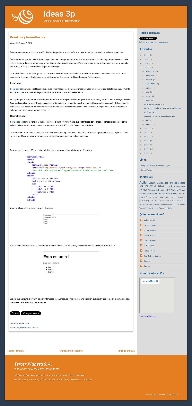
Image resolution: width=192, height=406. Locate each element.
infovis (174, 194)
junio (148, 96)
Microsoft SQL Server (149, 197)
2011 (146, 132)
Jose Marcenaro (150, 240)
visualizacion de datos (164, 208)
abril (148, 120)
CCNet (152, 201)
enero (148, 124)
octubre (149, 80)
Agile (144, 182)
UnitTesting (144, 201)
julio (148, 92)
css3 (178, 186)
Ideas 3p (59, 14)
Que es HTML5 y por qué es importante (159, 116)
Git (156, 186)
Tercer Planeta (71, 20)
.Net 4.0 (181, 194)
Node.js (182, 201)
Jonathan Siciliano (151, 235)
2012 (146, 128)
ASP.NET (144, 186)
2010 (146, 137)
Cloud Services (161, 201)
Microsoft (175, 201)
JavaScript (163, 182)
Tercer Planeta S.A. (33, 364)
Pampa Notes (165, 197)
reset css (35, 327)
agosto (149, 88)
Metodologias (177, 182)
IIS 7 (169, 201)
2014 (146, 63)
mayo (148, 100)
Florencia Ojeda (150, 230)
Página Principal (15, 350)
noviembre (150, 76)
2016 (146, 55)
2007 (146, 149)
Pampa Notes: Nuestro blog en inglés (155, 165)
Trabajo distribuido (157, 190)
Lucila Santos (149, 246)
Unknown (147, 261)
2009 (146, 141)
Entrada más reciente (71, 350)
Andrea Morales (150, 220)
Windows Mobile (179, 204)
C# (174, 186)
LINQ (168, 190)
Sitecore (175, 190)
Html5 (169, 186)
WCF (159, 204)
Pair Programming (146, 204)
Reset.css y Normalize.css (27, 37)
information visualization (159, 194)
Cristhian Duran (150, 225)
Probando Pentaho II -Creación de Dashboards (162, 108)
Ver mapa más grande (147, 316)
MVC (145, 190)
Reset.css (14, 89)
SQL (173, 197)
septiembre (150, 84)
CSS (18, 327)
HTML (161, 186)
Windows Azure (167, 204)
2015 (146, 59)
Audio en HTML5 (150, 112)
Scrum (153, 182)
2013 (146, 67)
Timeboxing (180, 197)
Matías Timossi (149, 251)
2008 (146, 145)
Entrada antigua (126, 350)
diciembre (150, 71)
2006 (146, 153)
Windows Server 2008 (147, 208)
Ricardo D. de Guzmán (152, 256)
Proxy (155, 204)
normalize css (25, 327)
